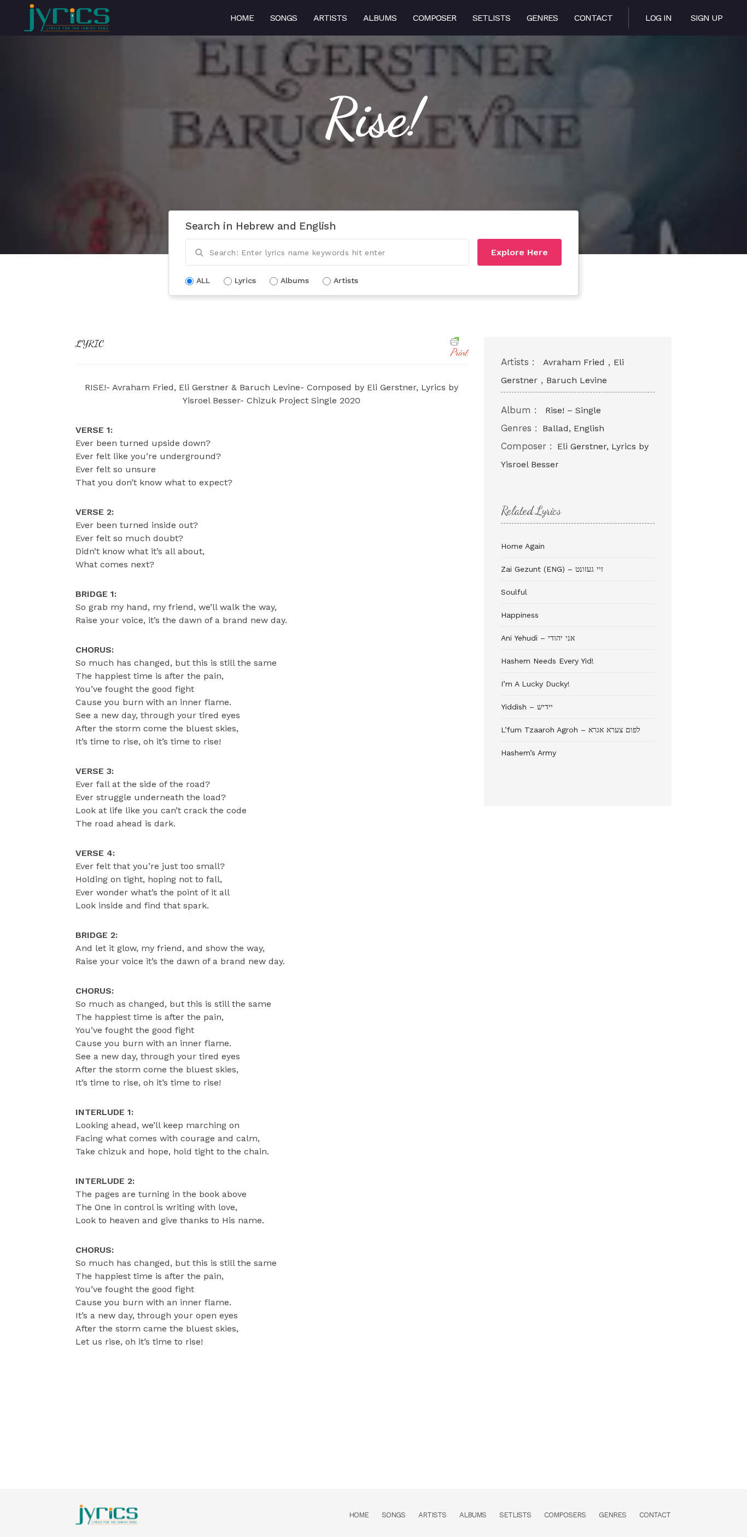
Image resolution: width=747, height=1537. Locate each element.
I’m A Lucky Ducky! (535, 683)
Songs (283, 18)
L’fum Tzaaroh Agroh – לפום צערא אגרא (570, 729)
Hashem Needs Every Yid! (547, 660)
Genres (542, 18)
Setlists (491, 18)
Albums (379, 18)
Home (242, 18)
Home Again (523, 546)
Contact (593, 18)
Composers (565, 1515)
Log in (658, 18)
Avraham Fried (574, 362)
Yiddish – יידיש (527, 706)
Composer (434, 18)
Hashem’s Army (528, 752)
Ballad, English (573, 428)
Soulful (514, 592)
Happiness (520, 615)
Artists (330, 18)
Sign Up (706, 18)
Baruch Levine (576, 380)
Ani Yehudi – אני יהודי (538, 637)
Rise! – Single (573, 410)
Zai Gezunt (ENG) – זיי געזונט (552, 569)
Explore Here (519, 252)
